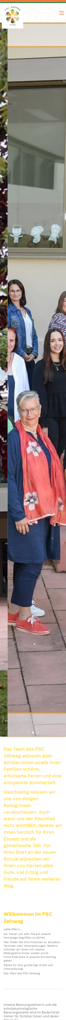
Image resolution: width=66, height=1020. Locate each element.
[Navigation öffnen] (61, 13)
